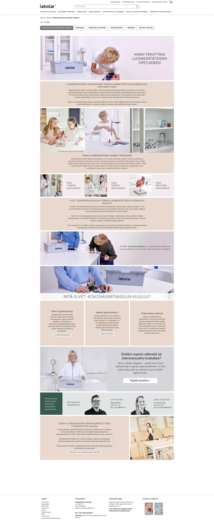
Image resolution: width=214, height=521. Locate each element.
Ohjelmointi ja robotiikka (97, 28)
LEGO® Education (116, 28)
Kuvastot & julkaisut (143, 2)
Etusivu (42, 18)
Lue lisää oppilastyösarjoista (62, 335)
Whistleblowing (46, 512)
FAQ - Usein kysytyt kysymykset (84, 513)
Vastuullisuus (45, 508)
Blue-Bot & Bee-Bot (146, 28)
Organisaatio (45, 504)
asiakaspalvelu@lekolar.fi (87, 508)
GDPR (43, 514)
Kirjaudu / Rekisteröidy (159, 2)
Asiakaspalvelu (115, 2)
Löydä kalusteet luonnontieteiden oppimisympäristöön (84, 452)
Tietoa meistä (45, 502)
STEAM (48, 18)
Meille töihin (45, 506)
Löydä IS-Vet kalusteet (107, 333)
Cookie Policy (45, 516)
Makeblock (131, 28)
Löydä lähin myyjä (128, 2)
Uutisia (43, 510)
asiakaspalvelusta (125, 511)
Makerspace (80, 28)
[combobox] (107, 6)
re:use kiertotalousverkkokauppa (50, 518)
